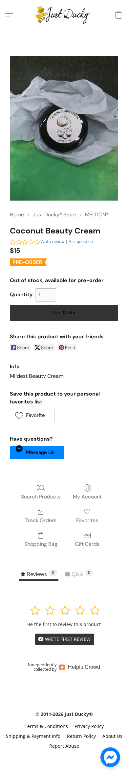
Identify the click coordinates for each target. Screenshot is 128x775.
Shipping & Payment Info (33, 736)
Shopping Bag (40, 544)
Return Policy (81, 736)
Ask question (81, 241)
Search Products (41, 496)
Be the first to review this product (64, 624)
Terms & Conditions (46, 726)
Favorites (87, 520)
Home (17, 214)
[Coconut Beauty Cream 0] (64, 128)
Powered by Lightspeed (64, 757)
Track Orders (40, 520)
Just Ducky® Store (54, 214)
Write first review (67, 639)
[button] (64, 15)
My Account (87, 496)
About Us (112, 736)
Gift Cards (87, 544)
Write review (52, 241)
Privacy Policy (89, 726)
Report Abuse (64, 746)
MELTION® (97, 214)
